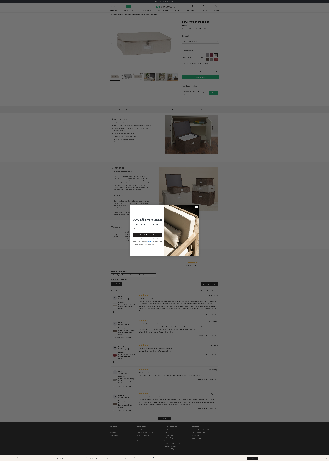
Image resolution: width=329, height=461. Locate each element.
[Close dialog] (196, 206)
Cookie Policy (154, 458)
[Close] (326, 458)
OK (253, 458)
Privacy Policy (149, 241)
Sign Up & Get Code (147, 235)
